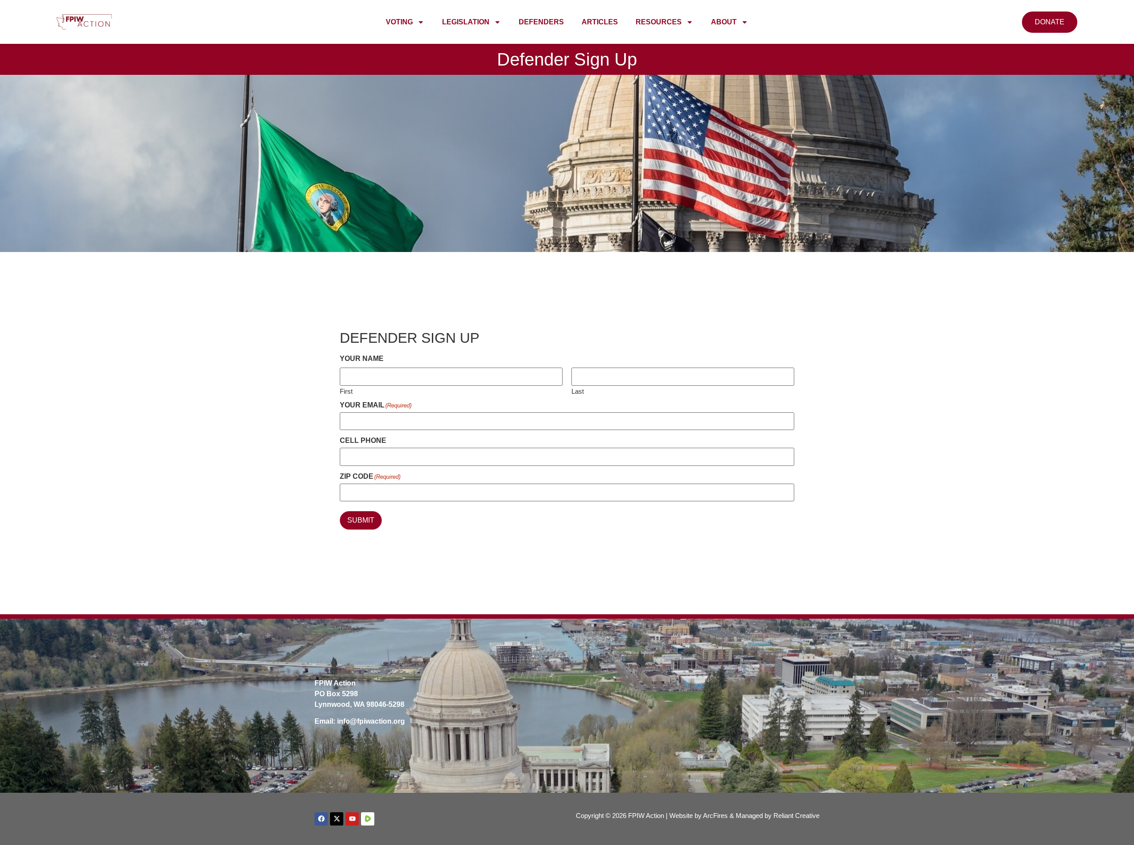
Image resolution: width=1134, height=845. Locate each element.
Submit (360, 520)
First (346, 391)
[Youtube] (352, 819)
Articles (600, 22)
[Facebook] (321, 819)
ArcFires (715, 815)
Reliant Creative (796, 815)
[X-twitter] (336, 819)
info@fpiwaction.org (371, 721)
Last (577, 391)
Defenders (541, 22)
